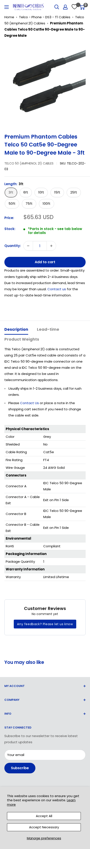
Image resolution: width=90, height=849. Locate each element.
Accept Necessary (44, 827)
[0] (82, 7)
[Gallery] (45, 84)
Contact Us (29, 403)
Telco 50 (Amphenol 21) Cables (29, 163)
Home (9, 17)
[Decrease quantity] (28, 245)
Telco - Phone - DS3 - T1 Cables (44, 17)
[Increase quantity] (51, 245)
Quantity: (12, 245)
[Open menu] (6, 7)
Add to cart (45, 262)
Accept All (44, 816)
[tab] (16, 330)
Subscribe (20, 767)
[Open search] (56, 7)
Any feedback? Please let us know (45, 624)
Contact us (57, 289)
